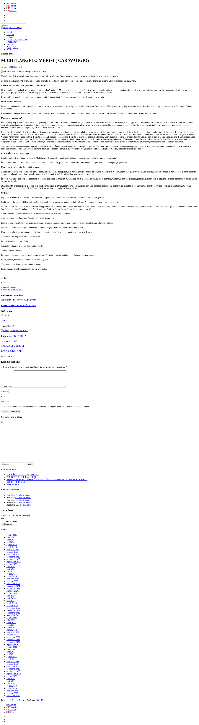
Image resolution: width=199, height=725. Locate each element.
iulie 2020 (10, 678)
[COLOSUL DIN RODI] (12, 346)
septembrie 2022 (13, 615)
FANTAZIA (11, 42)
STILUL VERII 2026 (15, 482)
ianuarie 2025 (12, 581)
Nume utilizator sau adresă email (15, 515)
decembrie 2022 (13, 608)
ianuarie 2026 (12, 552)
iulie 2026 (10, 537)
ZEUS (4, 321)
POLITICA (11, 47)
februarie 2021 (12, 661)
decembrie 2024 (13, 583)
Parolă (3, 518)
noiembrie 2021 (13, 639)
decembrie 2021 (13, 637)
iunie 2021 (11, 652)
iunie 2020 (11, 681)
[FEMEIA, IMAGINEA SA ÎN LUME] (18, 300)
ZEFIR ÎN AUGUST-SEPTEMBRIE (22, 475)
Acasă (9, 32)
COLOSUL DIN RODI (11, 351)
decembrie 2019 (13, 695)
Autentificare (7, 524)
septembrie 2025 (13, 561)
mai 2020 (10, 683)
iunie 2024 (11, 598)
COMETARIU (7, 387)
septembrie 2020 (13, 674)
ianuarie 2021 (12, 664)
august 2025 (11, 564)
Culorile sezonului (23, 495)
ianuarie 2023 (12, 605)
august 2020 (11, 676)
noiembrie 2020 (13, 669)
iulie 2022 (10, 620)
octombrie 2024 (13, 588)
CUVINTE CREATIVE (16, 39)
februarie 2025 (12, 579)
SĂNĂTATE (12, 49)
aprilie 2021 (11, 656)
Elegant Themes (18, 700)
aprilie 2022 (11, 627)
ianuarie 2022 (12, 635)
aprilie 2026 (11, 544)
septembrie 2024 (13, 591)
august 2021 (11, 647)
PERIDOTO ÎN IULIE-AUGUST (21, 477)
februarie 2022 (12, 632)
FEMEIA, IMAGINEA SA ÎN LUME (18, 305)
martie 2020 (11, 688)
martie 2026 (11, 547)
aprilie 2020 (11, 686)
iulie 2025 (10, 566)
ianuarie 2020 (12, 693)
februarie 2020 (12, 691)
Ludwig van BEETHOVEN (14, 336)
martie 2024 (11, 603)
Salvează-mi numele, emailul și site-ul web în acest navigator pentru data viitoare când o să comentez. (47, 406)
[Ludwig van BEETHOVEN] (14, 330)
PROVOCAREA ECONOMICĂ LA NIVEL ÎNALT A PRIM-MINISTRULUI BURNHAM (46, 479)
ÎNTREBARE (12, 484)
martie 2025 (11, 576)
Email (4, 396)
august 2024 (11, 593)
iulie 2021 (10, 649)
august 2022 (11, 618)
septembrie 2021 (13, 644)
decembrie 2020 (13, 666)
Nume (4, 391)
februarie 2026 (12, 549)
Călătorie (10, 34)
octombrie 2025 (13, 559)
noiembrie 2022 (13, 610)
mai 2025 (10, 571)
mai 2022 (10, 625)
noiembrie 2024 (13, 586)
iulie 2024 (10, 596)
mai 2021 (10, 654)
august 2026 (11, 535)
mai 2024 (10, 600)
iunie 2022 (11, 622)
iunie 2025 (11, 569)
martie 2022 (11, 630)
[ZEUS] (5, 315)
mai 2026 (10, 542)
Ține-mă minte (10, 521)
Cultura (9, 37)
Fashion (9, 44)
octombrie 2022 (13, 613)
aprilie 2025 (11, 574)
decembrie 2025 (13, 554)
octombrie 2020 (13, 671)
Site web (5, 401)
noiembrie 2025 (13, 557)
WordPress (41, 700)
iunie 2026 (11, 540)
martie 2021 (11, 659)
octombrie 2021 (13, 642)
